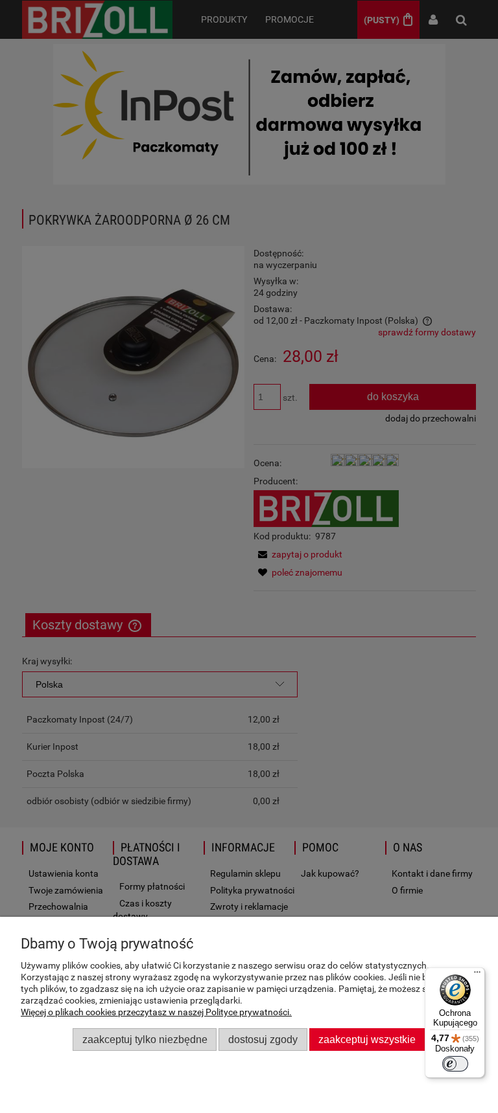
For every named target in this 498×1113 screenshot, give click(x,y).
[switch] (455, 1064)
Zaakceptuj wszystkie (367, 1039)
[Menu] (477, 975)
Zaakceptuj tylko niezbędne (145, 1039)
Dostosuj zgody (263, 1039)
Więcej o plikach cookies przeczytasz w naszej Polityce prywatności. (156, 1012)
